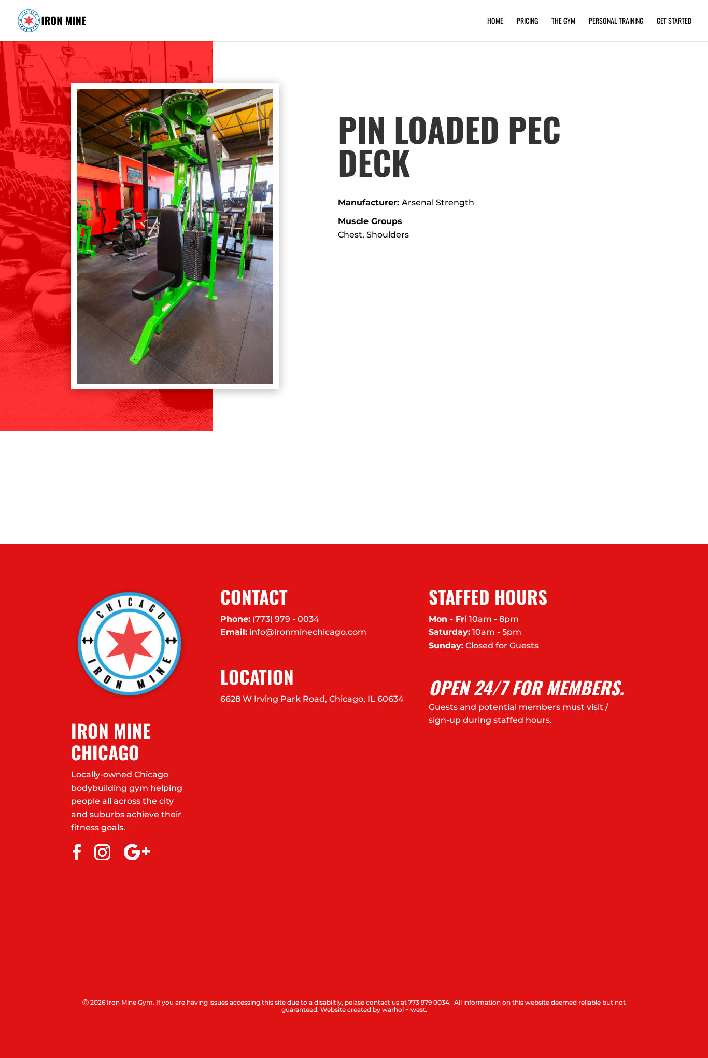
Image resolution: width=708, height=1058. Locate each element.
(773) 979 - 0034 (285, 619)
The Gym (563, 21)
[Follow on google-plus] (137, 853)
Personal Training (616, 21)
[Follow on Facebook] (77, 853)
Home (495, 21)
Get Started (674, 21)
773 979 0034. (429, 1002)
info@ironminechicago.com (307, 632)
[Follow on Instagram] (103, 853)
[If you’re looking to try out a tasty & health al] (88, 487)
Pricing (527, 21)
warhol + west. (404, 1009)
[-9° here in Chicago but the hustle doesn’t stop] (442, 487)
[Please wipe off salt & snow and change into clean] (266, 487)
